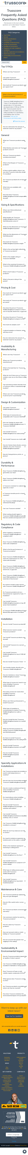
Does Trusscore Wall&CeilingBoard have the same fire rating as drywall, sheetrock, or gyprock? (14, 567)
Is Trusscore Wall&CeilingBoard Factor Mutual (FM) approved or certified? (15, 611)
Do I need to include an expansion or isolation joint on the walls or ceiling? (14, 839)
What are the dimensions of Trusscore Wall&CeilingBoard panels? (15, 227)
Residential (7, 1057)
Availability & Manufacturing (11, 42)
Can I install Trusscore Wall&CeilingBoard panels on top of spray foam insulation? (14, 603)
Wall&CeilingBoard (21, 1057)
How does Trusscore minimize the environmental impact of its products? (14, 994)
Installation (7, 50)
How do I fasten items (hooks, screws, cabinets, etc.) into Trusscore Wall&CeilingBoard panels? (14, 446)
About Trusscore (21, 1077)
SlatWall (21, 1058)
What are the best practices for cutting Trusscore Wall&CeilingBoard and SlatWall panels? (14, 730)
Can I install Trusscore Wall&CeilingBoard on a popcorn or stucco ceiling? (13, 862)
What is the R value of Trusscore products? (13, 272)
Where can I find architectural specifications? (12, 210)
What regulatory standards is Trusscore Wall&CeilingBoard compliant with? (12, 534)
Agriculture (7, 1060)
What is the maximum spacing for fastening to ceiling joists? (13, 846)
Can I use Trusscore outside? (12, 508)
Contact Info (21, 1086)
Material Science (21, 1078)
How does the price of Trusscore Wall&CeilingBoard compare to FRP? (14, 318)
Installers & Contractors (7, 1089)
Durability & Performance (11, 46)
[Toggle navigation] (25, 3)
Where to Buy (7, 1078)
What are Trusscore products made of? (14, 141)
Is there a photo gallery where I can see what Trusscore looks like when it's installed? (14, 172)
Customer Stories (7, 1080)
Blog (7, 1067)
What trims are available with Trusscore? (12, 188)
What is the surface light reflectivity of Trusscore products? (14, 250)
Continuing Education (7, 1084)
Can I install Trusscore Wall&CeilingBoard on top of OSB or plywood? (14, 654)
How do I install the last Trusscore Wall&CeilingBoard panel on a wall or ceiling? (14, 721)
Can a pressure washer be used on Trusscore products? (13, 918)
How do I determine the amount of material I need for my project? (13, 127)
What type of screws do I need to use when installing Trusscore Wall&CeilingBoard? (14, 684)
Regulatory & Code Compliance (12, 48)
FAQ (21, 1067)
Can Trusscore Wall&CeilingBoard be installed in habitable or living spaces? (14, 964)
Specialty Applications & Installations (14, 52)
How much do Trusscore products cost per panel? (14, 301)
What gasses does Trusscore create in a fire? (14, 979)
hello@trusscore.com (15, 1128)
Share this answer (19, 121)
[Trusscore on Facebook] (9, 1030)
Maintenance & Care (9, 53)
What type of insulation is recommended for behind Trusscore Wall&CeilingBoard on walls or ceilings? (14, 711)
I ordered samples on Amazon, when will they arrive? (14, 331)
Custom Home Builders (7, 1087)
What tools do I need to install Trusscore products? (12, 630)
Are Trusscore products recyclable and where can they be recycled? (15, 987)
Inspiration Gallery (7, 1075)
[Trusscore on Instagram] (15, 1030)
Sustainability (21, 1081)
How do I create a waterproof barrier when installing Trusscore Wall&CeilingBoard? (14, 789)
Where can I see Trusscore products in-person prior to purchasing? (14, 394)
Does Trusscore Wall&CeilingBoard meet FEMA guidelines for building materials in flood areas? (13, 577)
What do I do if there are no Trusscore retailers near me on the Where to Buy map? (15, 377)
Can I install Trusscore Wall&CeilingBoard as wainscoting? (14, 432)
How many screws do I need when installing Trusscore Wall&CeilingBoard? (13, 693)
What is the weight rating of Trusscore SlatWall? (11, 257)
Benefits (21, 1066)
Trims (21, 1064)
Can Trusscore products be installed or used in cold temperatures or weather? (15, 773)
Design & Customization (10, 44)
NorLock (21, 1061)
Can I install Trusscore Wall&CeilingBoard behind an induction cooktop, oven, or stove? (15, 815)
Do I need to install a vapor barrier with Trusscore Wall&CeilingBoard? (14, 585)
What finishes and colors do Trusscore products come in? (15, 148)
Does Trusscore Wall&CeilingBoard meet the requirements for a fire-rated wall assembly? (13, 558)
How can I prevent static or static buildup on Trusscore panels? (13, 933)
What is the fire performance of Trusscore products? (13, 95)
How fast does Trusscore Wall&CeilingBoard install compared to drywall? (15, 196)
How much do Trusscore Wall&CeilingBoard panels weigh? (13, 242)
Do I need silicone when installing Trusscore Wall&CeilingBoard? (13, 798)
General (6, 37)
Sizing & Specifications (10, 39)
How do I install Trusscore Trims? (13, 661)
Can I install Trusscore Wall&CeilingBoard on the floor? (13, 854)
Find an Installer (7, 1090)
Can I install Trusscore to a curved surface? (13, 645)
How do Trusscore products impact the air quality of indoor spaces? (15, 957)
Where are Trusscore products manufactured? (12, 361)
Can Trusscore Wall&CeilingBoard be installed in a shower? (14, 824)
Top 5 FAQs (7, 35)
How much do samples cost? (11, 324)
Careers (21, 1075)
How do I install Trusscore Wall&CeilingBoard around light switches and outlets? (12, 806)
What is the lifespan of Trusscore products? (13, 163)
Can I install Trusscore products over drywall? (14, 638)
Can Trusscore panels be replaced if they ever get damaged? (14, 895)
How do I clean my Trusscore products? (11, 925)
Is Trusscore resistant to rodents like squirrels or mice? (14, 486)
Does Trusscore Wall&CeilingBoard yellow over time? (13, 479)
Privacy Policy (23, 1145)
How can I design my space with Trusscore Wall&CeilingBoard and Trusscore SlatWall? (13, 424)
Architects (7, 1086)
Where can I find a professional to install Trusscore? (13, 701)
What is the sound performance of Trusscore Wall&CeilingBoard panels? (14, 265)
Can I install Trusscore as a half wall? (14, 439)
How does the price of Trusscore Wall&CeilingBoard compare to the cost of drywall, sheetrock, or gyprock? (15, 309)
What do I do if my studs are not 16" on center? (14, 831)
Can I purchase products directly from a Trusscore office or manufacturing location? (14, 386)
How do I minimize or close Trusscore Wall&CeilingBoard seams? (14, 675)
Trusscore (12, 1145)
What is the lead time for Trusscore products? (14, 368)
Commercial (7, 1058)
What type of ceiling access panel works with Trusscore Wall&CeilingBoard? (13, 871)
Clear (24, 62)
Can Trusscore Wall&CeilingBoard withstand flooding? (13, 501)
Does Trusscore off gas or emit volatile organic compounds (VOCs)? (14, 972)
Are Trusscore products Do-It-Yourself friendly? (14, 180)
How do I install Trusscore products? (14, 624)
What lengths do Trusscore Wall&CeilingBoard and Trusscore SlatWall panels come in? (13, 219)
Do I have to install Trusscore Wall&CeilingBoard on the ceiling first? (14, 738)
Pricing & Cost (8, 40)
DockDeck (21, 1060)
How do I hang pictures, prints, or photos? (13, 455)
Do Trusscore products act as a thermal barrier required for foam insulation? (13, 593)
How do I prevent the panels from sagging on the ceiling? (13, 940)
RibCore (21, 1063)
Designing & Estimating (7, 1077)
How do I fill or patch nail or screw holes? (13, 903)
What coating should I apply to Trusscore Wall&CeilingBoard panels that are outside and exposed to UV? (14, 515)
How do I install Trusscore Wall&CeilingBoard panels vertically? (14, 746)
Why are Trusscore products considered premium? (12, 156)
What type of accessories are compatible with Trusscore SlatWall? (14, 415)
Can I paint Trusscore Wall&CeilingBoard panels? (11, 78)
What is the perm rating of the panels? (12, 280)
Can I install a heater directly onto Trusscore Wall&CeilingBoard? (13, 668)
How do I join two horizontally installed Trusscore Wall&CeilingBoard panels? (15, 781)
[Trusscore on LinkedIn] (12, 1030)
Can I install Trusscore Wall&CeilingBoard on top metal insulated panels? (13, 881)
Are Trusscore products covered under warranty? (15, 910)
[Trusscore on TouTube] (19, 1030)
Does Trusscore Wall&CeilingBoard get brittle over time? (13, 471)
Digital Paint (21, 1080)
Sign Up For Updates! (14, 1016)
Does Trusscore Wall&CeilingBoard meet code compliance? (13, 542)
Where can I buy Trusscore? (11, 72)
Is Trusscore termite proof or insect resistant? (14, 494)
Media (7, 1068)
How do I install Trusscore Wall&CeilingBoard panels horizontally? (11, 754)
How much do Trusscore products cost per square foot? (14, 86)
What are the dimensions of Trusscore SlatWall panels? (15, 235)
